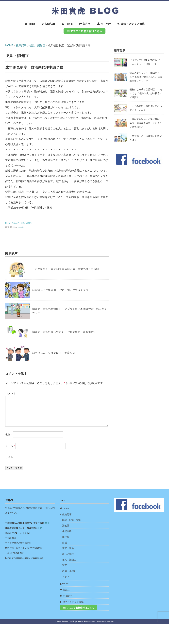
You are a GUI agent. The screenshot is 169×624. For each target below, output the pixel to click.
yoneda (20, 227)
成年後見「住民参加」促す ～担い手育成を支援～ (61, 290)
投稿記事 (49, 24)
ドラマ (65, 576)
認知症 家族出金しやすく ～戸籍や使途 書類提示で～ (65, 332)
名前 (8, 434)
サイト (9, 457)
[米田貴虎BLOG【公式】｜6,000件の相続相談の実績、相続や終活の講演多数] (84, 7)
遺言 (64, 565)
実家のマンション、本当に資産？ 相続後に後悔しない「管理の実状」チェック (146, 76)
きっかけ (105, 24)
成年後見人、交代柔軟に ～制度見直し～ (56, 353)
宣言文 (86, 24)
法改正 (65, 525)
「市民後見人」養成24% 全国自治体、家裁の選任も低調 (65, 269)
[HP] (47, 522)
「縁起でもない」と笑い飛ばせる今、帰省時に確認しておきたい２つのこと (146, 122)
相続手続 (66, 531)
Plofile (68, 24)
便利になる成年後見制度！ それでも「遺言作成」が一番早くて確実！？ (146, 93)
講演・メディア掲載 (132, 24)
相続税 (65, 536)
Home (31, 24)
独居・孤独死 (69, 571)
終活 (64, 542)
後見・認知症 (17, 55)
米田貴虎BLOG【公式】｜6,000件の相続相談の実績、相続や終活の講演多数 (85, 621)
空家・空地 (68, 548)
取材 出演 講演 (71, 519)
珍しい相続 (68, 553)
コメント (10, 393)
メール (10, 446)
